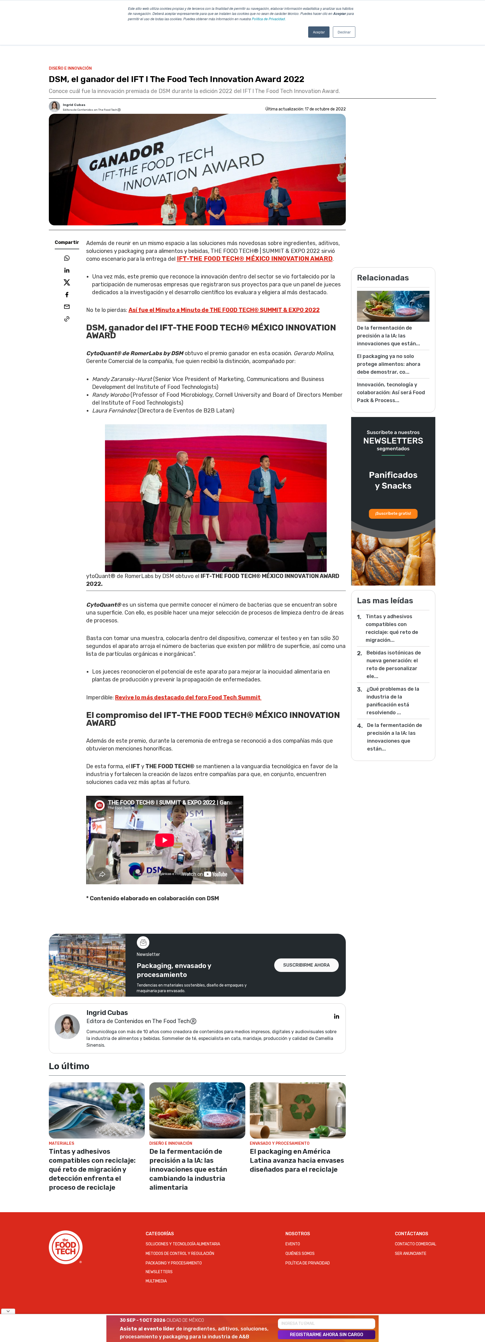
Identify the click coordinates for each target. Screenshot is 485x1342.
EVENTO (292, 1244)
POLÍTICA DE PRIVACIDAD (307, 1263)
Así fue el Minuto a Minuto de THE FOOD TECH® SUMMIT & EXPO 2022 (224, 310)
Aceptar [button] (319, 32)
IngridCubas (74, 105)
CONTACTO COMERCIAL (415, 1244)
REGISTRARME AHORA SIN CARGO (326, 1334)
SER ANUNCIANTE (410, 1253)
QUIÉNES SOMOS (300, 1253)
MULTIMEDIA (156, 1281)
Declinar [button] (344, 32)
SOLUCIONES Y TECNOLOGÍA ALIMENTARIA (183, 1244)
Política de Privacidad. (269, 18)
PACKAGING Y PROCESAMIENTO (174, 1263)
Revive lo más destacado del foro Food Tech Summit (188, 697)
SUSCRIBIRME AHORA (306, 965)
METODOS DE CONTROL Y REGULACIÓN (180, 1253)
